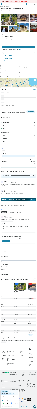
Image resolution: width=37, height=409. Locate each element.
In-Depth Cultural (31, 360)
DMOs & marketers (21, 389)
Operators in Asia (4, 340)
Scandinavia (14, 354)
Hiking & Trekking (31, 354)
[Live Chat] (34, 406)
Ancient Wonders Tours (17, 340)
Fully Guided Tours (30, 340)
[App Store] (29, 398)
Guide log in (20, 382)
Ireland (13, 351)
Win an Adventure (4, 387)
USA (12, 366)
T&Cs (15, 49)
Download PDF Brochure (10, 55)
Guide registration (21, 381)
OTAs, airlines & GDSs (21, 390)
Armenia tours (4, 342)
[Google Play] (29, 400)
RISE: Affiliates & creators (22, 388)
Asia (3, 351)
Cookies (21, 406)
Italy (12, 352)
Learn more (33, 165)
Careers (4, 381)
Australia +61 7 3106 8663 (31, 386)
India (3, 365)
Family (30, 365)
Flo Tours (4, 223)
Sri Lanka (8, 354)
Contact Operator (8, 58)
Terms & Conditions (26, 406)
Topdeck (21, 355)
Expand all (34, 89)
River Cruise (31, 357)
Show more (3, 187)
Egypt (3, 358)
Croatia (8, 358)
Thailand (8, 355)
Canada (13, 363)
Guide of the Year (21, 380)
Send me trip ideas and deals (8, 400)
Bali (2, 362)
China (3, 363)
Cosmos (21, 351)
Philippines (8, 352)
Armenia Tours (10, 340)
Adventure (30, 351)
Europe (3, 354)
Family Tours (24, 340)
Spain (13, 360)
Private (30, 367)
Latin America (4, 355)
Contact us (28, 380)
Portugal (13, 355)
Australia (3, 352)
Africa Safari (31, 358)
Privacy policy (19, 49)
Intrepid (21, 354)
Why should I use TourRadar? (3, 389)
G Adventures (22, 352)
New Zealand (9, 351)
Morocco (3, 359)
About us (2, 380)
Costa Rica (13, 364)
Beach (30, 364)
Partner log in (20, 391)
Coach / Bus (31, 361)
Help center (29, 381)
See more (29, 328)
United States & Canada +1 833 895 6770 (31, 383)
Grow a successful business (14, 389)
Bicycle (30, 353)
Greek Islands (9, 367)
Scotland (13, 359)
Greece (8, 365)
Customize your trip (9, 60)
